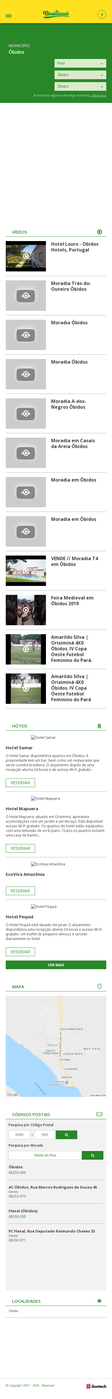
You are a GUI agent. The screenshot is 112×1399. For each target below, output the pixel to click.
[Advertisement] (56, 162)
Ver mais (56, 965)
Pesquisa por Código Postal (31, 1124)
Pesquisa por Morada (26, 1145)
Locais (16, 16)
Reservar (20, 782)
